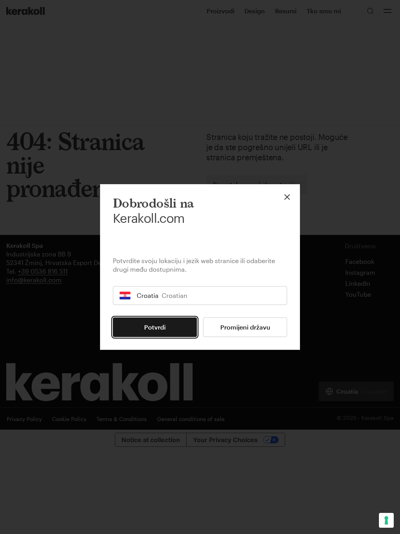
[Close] (287, 197)
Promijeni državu (245, 327)
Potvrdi (155, 327)
